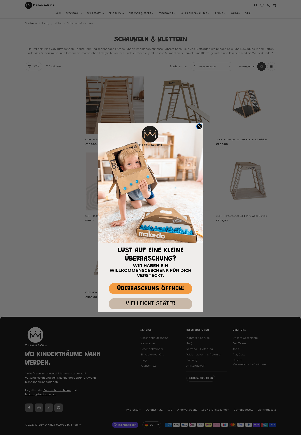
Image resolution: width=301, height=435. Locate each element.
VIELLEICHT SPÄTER (150, 304)
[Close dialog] (199, 126)
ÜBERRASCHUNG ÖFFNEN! (150, 289)
